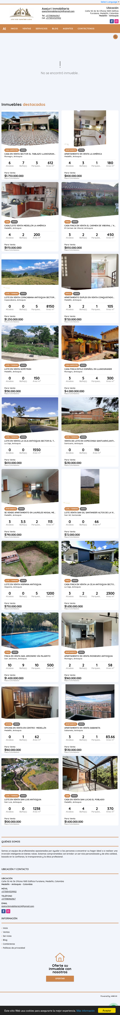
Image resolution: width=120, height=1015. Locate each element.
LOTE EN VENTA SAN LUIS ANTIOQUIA (22, 799)
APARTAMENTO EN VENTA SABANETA (82, 728)
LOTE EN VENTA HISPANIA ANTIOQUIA (22, 584)
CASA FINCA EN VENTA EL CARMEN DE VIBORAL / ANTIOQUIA (90, 225)
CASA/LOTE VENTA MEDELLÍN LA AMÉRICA (25, 225)
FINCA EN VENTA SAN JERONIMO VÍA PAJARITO (27, 656)
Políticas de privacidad (14, 948)
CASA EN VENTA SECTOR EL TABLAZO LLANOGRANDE (30, 154)
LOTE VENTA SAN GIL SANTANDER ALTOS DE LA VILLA (90, 512)
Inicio (14, 28)
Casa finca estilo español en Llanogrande (88, 369)
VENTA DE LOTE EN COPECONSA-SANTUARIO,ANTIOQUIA (90, 441)
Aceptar (107, 1010)
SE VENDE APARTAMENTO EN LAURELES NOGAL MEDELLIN (30, 512)
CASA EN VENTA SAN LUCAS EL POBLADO (84, 799)
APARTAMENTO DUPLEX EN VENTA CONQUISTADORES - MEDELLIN (90, 297)
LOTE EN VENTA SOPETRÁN (17, 369)
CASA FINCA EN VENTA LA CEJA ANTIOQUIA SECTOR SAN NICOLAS (90, 584)
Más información (86, 1010)
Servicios (41, 28)
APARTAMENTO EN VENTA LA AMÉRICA (83, 154)
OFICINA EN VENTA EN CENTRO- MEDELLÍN (25, 728)
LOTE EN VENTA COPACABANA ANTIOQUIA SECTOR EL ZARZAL (30, 297)
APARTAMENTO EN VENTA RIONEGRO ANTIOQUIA (88, 656)
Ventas (27, 28)
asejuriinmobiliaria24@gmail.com (58, 11)
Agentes (68, 28)
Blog (55, 28)
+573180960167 (53, 15)
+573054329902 (53, 18)
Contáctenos (86, 28)
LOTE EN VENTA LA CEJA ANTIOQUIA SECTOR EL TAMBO (30, 441)
